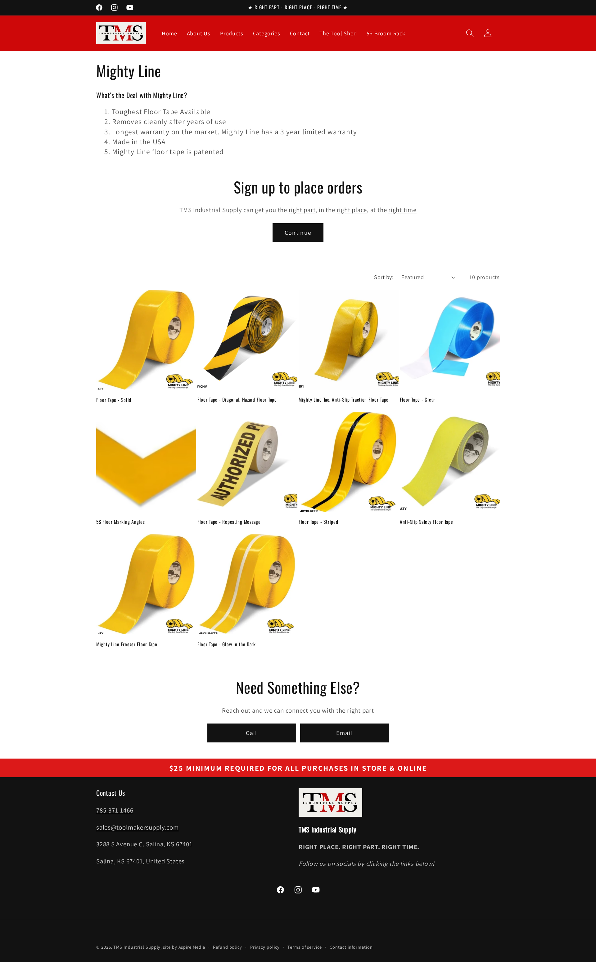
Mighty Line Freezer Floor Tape (126, 644)
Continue (298, 233)
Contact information (351, 947)
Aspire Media (191, 947)
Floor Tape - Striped (318, 522)
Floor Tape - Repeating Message (229, 522)
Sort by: (383, 277)
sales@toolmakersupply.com (137, 827)
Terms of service (304, 947)
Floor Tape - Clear (417, 399)
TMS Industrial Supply (136, 947)
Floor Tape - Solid (113, 399)
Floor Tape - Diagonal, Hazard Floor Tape (237, 399)
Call (251, 733)
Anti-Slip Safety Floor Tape (426, 522)
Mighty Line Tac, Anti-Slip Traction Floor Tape (344, 399)
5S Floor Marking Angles (120, 522)
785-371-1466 (114, 810)
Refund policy (227, 947)
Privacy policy (265, 947)
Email (344, 733)
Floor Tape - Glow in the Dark (226, 644)
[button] (470, 33)
